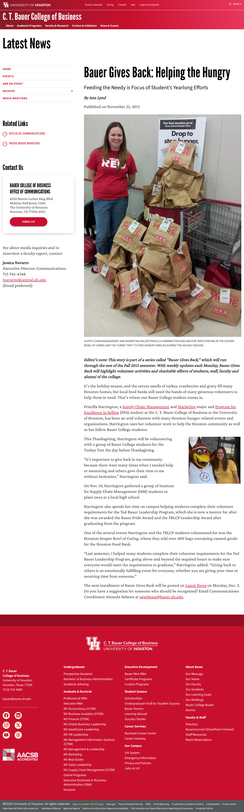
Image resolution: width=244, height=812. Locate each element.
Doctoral (69, 790)
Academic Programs (29, 26)
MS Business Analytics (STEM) (83, 714)
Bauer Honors (134, 709)
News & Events (109, 26)
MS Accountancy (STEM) (80, 709)
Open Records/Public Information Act (21, 808)
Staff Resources (196, 734)
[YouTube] (6, 735)
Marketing (187, 406)
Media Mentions (15, 98)
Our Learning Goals (198, 694)
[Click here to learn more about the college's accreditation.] (20, 754)
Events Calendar (93, 5)
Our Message (194, 674)
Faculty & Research (56, 26)
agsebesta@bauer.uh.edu (161, 596)
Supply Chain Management (145, 406)
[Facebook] (6, 715)
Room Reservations (199, 740)
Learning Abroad (136, 714)
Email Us (28, 222)
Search (236, 4)
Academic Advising (76, 684)
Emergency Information (140, 758)
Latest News (195, 585)
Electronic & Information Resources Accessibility (105, 808)
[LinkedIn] (18, 715)
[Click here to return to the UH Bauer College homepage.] (122, 643)
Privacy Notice (229, 804)
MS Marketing (73, 754)
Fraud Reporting (161, 804)
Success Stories (135, 719)
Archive (9, 91)
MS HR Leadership (76, 734)
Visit (133, 5)
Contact (122, 5)
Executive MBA (73, 703)
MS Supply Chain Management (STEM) (89, 770)
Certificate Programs (138, 679)
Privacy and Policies (138, 763)
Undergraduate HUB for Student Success (152, 703)
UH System (132, 753)
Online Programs (75, 775)
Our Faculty (193, 684)
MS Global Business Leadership (85, 724)
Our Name (192, 679)
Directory (192, 724)
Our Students (195, 689)
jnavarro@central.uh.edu (24, 279)
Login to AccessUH (149, 5)
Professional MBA (75, 698)
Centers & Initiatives (84, 26)
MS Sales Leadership (77, 765)
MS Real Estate (73, 759)
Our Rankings (195, 700)
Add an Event (13, 84)
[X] (18, 725)
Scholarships (133, 698)
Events (8, 76)
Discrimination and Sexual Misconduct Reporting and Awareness (162, 808)
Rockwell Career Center (140, 733)
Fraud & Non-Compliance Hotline (187, 804)
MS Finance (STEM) (76, 719)
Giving (110, 5)
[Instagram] (6, 725)
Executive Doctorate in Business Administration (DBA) (85, 782)
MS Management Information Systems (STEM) (89, 742)
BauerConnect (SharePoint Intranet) (210, 729)
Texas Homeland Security (130, 804)
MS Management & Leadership (84, 749)
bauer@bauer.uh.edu (17, 699)
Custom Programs (137, 684)
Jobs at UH (132, 768)
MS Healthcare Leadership (81, 729)
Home (7, 69)
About (9, 26)
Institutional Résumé (51, 808)
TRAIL (148, 804)
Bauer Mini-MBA (135, 674)
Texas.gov (111, 804)
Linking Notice (213, 804)
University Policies (204, 808)
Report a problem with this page (88, 804)
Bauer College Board (199, 705)
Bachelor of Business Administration (88, 679)
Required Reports (71, 808)
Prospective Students (78, 674)
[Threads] (18, 735)
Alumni (190, 710)
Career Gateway (135, 738)
